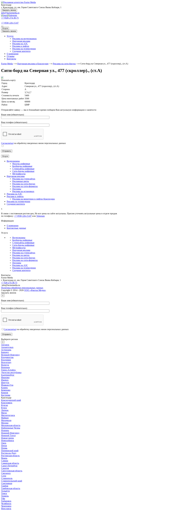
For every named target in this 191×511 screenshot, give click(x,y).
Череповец (6, 506)
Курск (4, 408)
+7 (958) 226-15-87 (10, 23)
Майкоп (5, 418)
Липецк (5, 410)
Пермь (4, 448)
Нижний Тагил (8, 435)
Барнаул (5, 352)
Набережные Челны (10, 428)
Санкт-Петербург (9, 466)
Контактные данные (16, 228)
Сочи (3, 476)
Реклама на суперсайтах (23, 253)
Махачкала (6, 420)
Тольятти (5, 491)
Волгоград (6, 362)
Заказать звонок (9, 10)
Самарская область (10, 463)
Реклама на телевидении (24, 48)
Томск (4, 493)
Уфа (3, 498)
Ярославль (6, 508)
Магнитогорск (8, 415)
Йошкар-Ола (7, 385)
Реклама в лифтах (20, 46)
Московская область (10, 425)
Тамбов (4, 486)
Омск (3, 443)
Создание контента (21, 51)
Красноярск (6, 402)
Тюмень (5, 496)
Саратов (5, 468)
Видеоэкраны (18, 237)
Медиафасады (19, 247)
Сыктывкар (6, 483)
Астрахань (6, 350)
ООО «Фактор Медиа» (35, 290)
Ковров (4, 392)
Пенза (4, 445)
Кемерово (5, 390)
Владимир (6, 360)
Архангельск (7, 347)
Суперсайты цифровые (23, 242)
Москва (4, 423)
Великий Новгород (10, 355)
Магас (4, 413)
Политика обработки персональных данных (22, 288)
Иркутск (5, 382)
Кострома (5, 395)
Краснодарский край (11, 400)
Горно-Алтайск (8, 370)
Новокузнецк (7, 438)
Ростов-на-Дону (8, 453)
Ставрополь (6, 478)
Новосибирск (7, 440)
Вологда (5, 365)
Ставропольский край (11, 481)
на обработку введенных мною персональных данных (36, 329)
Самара (4, 460)
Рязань (4, 458)
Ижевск (5, 380)
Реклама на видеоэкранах (24, 38)
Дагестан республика (11, 372)
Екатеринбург (7, 375)
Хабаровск (6, 501)
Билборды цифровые (22, 240)
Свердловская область (11, 471)
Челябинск (6, 503)
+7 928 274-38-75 (9, 282)
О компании (12, 54)
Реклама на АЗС (20, 43)
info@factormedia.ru (10, 13)
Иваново (5, 377)
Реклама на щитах (21, 255)
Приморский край (9, 450)
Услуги (5, 28)
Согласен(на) (7, 143)
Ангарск (5, 345)
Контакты (11, 59)
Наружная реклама (21, 41)
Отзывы (10, 56)
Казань (4, 387)
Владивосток (7, 357)
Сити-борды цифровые (23, 245)
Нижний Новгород (10, 433)
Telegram (40, 216)
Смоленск (6, 473)
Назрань (5, 430)
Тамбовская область (10, 488)
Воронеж (5, 367)
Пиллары (16, 263)
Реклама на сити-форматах (25, 260)
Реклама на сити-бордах (23, 258)
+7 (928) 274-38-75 (10, 18)
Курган (4, 405)
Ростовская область (10, 455)
